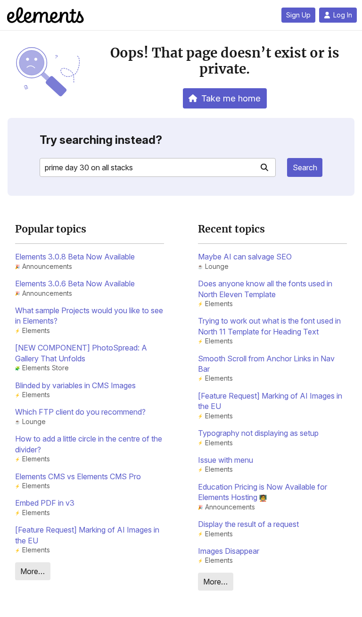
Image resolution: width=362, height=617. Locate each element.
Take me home (231, 98)
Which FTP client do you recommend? (80, 412)
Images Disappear (228, 551)
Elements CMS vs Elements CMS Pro (78, 476)
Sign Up (298, 15)
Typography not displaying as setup (258, 433)
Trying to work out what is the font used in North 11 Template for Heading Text (269, 326)
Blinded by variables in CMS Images (75, 385)
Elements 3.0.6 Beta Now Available (75, 283)
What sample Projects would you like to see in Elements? (89, 315)
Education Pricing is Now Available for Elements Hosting (262, 492)
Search (305, 167)
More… (32, 571)
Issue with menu (225, 460)
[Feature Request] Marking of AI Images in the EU (87, 535)
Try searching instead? (101, 140)
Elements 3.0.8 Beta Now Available (75, 256)
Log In (342, 15)
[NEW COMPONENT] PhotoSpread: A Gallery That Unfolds (81, 353)
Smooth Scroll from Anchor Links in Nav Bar (266, 364)
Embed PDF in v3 (44, 503)
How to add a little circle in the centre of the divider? (88, 444)
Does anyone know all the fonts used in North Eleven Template (265, 289)
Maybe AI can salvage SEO (245, 256)
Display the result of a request (248, 524)
